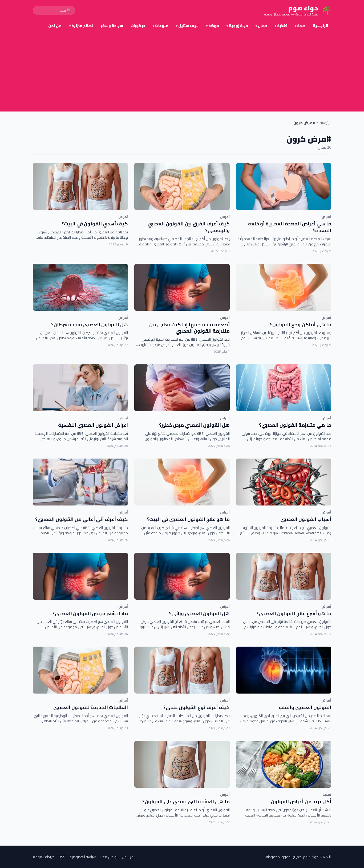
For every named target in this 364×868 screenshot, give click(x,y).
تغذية (281, 25)
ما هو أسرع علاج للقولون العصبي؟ (294, 613)
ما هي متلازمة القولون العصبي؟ (295, 425)
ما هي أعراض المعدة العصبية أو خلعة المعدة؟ (289, 227)
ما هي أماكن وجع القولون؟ (300, 324)
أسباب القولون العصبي (305, 519)
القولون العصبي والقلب (305, 707)
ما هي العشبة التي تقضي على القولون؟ (186, 801)
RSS (62, 856)
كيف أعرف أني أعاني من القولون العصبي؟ (81, 519)
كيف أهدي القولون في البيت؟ (95, 223)
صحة (300, 25)
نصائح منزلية (81, 25)
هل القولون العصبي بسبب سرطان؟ (89, 324)
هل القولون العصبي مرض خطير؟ (194, 425)
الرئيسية (320, 25)
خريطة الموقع (43, 856)
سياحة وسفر (112, 25)
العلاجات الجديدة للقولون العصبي (90, 707)
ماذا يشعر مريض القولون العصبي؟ (90, 613)
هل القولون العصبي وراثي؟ (199, 613)
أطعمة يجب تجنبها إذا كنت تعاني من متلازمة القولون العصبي (189, 328)
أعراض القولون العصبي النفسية (93, 425)
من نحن (55, 25)
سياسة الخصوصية (83, 856)
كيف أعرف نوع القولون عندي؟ (196, 707)
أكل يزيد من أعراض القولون (301, 801)
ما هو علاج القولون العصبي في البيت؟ (188, 519)
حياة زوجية (237, 25)
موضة (212, 25)
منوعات (160, 25)
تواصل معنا (109, 856)
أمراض (326, 217)
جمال (261, 25)
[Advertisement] (182, 71)
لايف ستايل (187, 25)
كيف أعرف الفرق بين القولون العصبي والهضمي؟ (189, 227)
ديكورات (138, 25)
